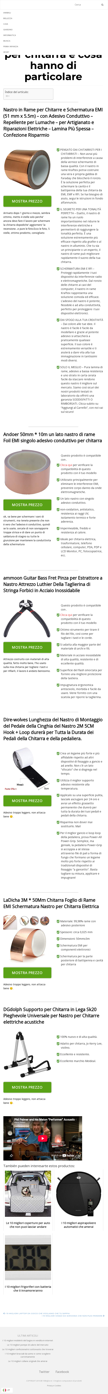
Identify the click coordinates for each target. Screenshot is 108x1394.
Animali (7, 13)
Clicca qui (66, 465)
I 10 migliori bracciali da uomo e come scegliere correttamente (27, 1355)
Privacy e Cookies (54, 1385)
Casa (5, 24)
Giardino (8, 29)
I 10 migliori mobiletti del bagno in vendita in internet (27, 1340)
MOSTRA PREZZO (27, 201)
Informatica (9, 35)
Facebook (62, 1372)
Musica (6, 41)
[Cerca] (102, 5)
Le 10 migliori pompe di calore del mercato (27, 1344)
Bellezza (7, 18)
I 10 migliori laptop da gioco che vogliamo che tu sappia (37, 1313)
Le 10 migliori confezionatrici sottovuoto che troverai (27, 1349)
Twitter (44, 1372)
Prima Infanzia (10, 46)
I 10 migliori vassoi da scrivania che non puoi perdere (72, 1316)
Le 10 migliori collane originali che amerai (27, 1361)
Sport (6, 52)
